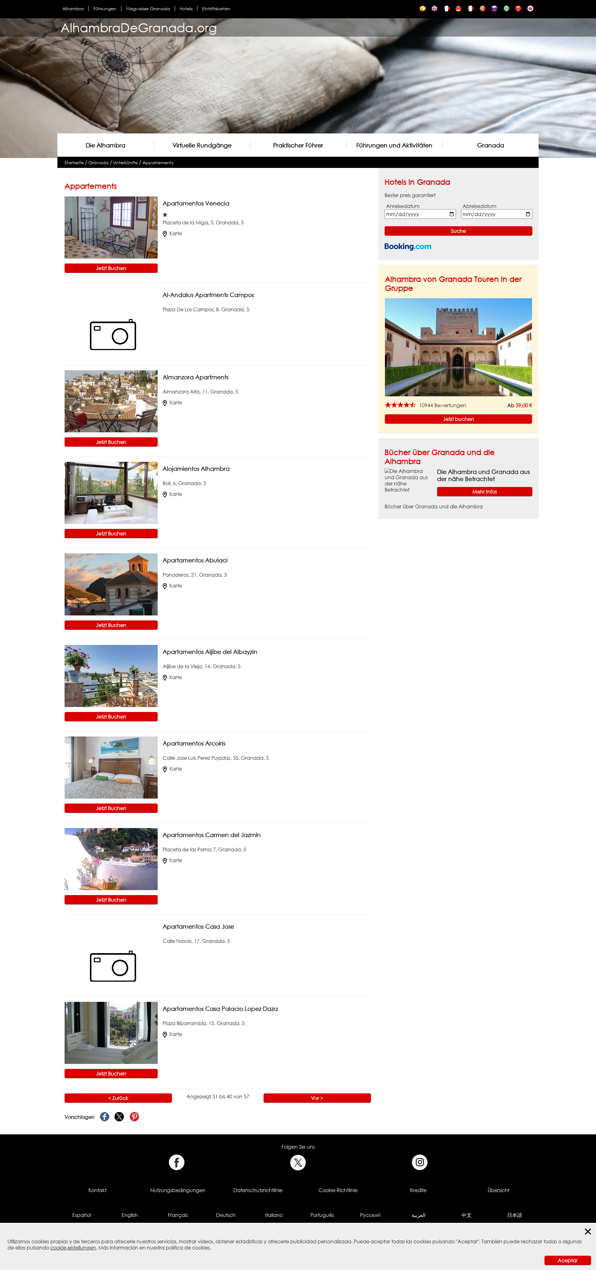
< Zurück (118, 1098)
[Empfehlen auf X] (119, 1117)
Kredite (418, 1190)
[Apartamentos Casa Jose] (111, 950)
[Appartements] (446, 10)
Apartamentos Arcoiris (194, 743)
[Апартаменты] (494, 10)
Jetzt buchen (458, 419)
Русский (370, 1215)
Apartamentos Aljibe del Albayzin (210, 651)
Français (178, 1215)
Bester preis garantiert (410, 195)
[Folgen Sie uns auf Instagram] (420, 1162)
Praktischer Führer (298, 145)
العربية (418, 1215)
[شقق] (506, 10)
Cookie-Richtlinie (338, 1190)
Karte (175, 233)
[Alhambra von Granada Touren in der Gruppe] (458, 347)
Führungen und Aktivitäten (394, 145)
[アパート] (530, 10)
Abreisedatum (479, 206)
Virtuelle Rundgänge (202, 145)
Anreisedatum (403, 206)
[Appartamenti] (470, 10)
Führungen (104, 8)
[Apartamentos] (422, 10)
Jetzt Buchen (111, 268)
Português (322, 1215)
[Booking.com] (408, 247)
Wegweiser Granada (148, 8)
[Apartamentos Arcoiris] (111, 767)
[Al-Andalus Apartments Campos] (111, 319)
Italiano (274, 1215)
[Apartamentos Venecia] (111, 227)
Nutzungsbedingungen (177, 1190)
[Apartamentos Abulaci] (111, 584)
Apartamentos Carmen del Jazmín (212, 834)
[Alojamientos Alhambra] (111, 492)
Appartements (157, 162)
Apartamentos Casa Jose (198, 926)
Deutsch (226, 1215)
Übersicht (498, 1190)
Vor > (317, 1098)
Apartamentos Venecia (196, 203)
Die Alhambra (105, 145)
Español (81, 1215)
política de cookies (188, 1248)
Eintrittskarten (216, 8)
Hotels (186, 8)
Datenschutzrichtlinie (257, 1190)
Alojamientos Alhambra (196, 468)
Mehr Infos (484, 492)
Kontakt (97, 1190)
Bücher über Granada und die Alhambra (434, 506)
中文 (467, 1215)
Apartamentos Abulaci (195, 560)
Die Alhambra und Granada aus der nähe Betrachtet (483, 475)
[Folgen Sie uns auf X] (298, 1162)
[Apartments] (434, 10)
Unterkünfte (125, 162)
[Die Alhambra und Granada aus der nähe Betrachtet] (408, 480)
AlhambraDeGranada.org (139, 27)
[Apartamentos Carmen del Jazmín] (111, 859)
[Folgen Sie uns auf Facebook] (176, 1162)
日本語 (514, 1215)
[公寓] (518, 10)
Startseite (74, 162)
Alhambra (73, 8)
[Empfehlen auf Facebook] (105, 1117)
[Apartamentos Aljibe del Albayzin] (111, 676)
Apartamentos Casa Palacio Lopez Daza (220, 1008)
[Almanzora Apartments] (111, 401)
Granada (490, 145)
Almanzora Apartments (195, 377)
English (130, 1215)
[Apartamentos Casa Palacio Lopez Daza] (111, 1032)
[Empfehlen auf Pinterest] (134, 1117)
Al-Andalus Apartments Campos (208, 294)
